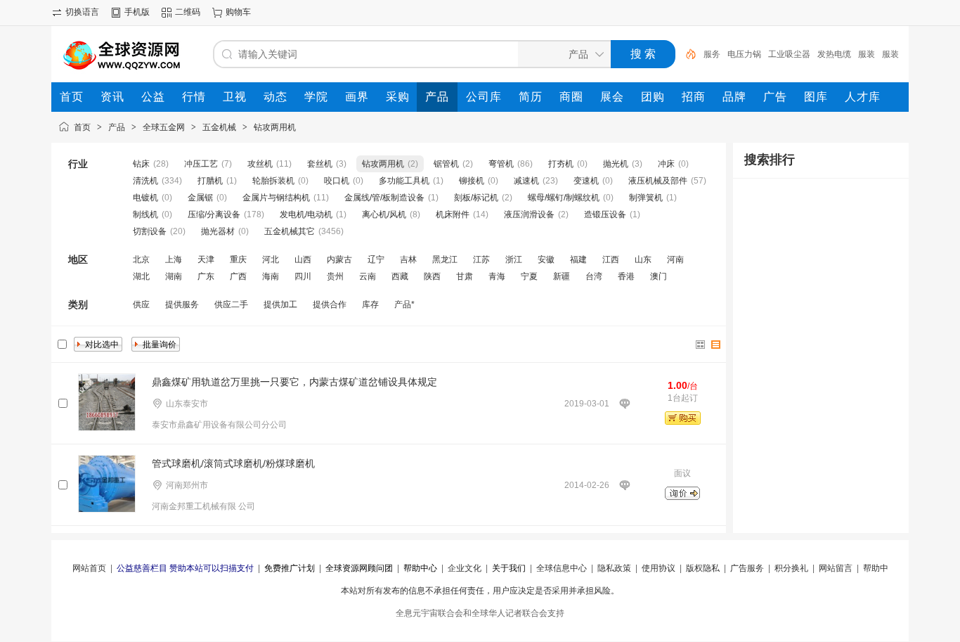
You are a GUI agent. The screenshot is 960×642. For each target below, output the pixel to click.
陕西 (432, 276)
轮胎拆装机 (273, 181)
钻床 (141, 164)
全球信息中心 (561, 568)
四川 (302, 276)
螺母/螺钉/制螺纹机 (563, 198)
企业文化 (464, 568)
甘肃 (464, 276)
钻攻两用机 (275, 127)
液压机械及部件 (657, 181)
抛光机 (615, 164)
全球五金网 (164, 127)
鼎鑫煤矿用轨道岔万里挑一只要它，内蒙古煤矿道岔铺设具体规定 (294, 381)
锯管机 (446, 164)
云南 (367, 276)
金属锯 (200, 198)
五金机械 (219, 127)
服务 (711, 54)
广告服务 (747, 568)
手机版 (137, 12)
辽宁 (376, 259)
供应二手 (231, 304)
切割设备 (150, 231)
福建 (578, 259)
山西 (302, 259)
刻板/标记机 (476, 198)
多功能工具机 (404, 181)
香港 (626, 276)
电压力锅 (744, 54)
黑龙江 (445, 259)
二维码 (187, 12)
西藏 (399, 276)
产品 (116, 127)
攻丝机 (260, 164)
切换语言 (82, 12)
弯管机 (501, 164)
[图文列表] (716, 344)
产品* (404, 304)
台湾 (593, 276)
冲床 (666, 164)
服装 (866, 54)
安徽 (546, 259)
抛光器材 (218, 231)
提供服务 (182, 304)
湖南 (173, 276)
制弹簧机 (646, 198)
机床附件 (452, 214)
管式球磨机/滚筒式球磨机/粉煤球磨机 (233, 463)
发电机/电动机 (306, 214)
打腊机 (210, 181)
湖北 (141, 276)
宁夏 (529, 276)
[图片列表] (700, 344)
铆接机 (471, 181)
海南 (270, 276)
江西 (610, 259)
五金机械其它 (289, 231)
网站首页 (89, 568)
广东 (205, 276)
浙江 (513, 259)
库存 (370, 304)
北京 (141, 259)
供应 (141, 304)
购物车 (238, 12)
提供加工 (280, 304)
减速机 (526, 181)
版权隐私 (703, 568)
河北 (270, 259)
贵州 (335, 276)
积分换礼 (791, 568)
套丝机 (319, 164)
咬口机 (336, 181)
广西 (238, 276)
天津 (205, 259)
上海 (173, 259)
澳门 (658, 276)
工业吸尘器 (789, 54)
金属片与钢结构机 (276, 198)
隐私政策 (614, 568)
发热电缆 (834, 54)
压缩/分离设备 (214, 214)
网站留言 (835, 568)
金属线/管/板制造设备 (384, 198)
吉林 (408, 259)
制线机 (145, 214)
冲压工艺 (201, 164)
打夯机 (560, 164)
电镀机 (145, 198)
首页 (82, 127)
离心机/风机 (384, 214)
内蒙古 (339, 259)
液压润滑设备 (529, 214)
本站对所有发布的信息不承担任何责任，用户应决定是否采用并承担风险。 (480, 591)
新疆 (561, 276)
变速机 (586, 181)
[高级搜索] (685, 54)
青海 (496, 276)
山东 (643, 259)
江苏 (481, 259)
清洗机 (145, 181)
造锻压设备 (605, 214)
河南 (675, 259)
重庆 (238, 259)
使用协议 (658, 568)
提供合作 (329, 304)
